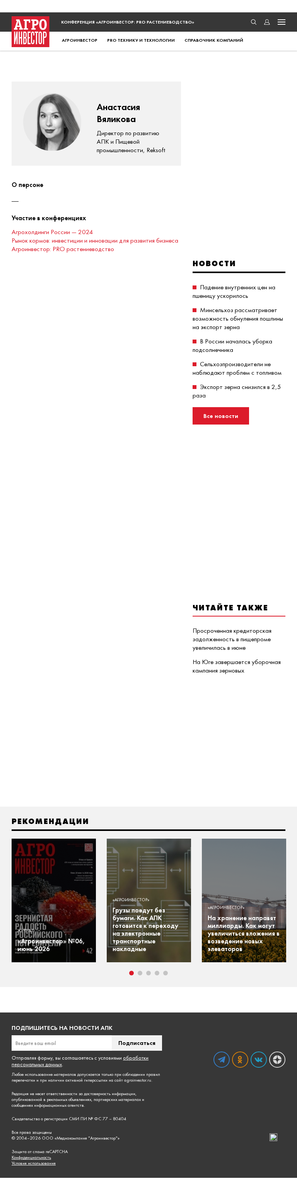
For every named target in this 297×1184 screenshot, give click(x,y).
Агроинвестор (79, 40)
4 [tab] (157, 973)
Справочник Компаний (213, 40)
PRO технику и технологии (141, 40)
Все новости (220, 416)
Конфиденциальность (31, 1157)
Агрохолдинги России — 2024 (52, 232)
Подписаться (136, 1043)
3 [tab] (148, 973)
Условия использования (34, 1163)
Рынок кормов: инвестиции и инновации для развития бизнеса (95, 240)
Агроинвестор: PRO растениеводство (63, 249)
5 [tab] (165, 973)
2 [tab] (140, 973)
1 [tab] (131, 973)
